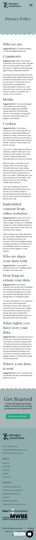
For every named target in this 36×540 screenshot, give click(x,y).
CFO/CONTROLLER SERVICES (12, 490)
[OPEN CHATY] (29, 533)
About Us (6, 463)
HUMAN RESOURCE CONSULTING (14, 504)
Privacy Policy (21, 531)
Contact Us (7, 477)
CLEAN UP (6, 497)
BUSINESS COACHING (10, 501)
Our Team (6, 467)
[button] (31, 5)
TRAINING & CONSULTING (11, 487)
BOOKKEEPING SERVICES (11, 494)
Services (5, 470)
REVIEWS (5, 474)
